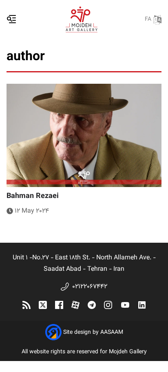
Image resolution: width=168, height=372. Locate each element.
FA (148, 19)
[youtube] (125, 305)
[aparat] (75, 305)
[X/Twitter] (43, 305)
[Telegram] (92, 305)
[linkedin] (142, 305)
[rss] (26, 305)
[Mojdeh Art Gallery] (81, 19)
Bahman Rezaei (33, 196)
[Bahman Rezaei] (84, 135)
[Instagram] (108, 305)
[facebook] (59, 305)
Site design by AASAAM (93, 332)
